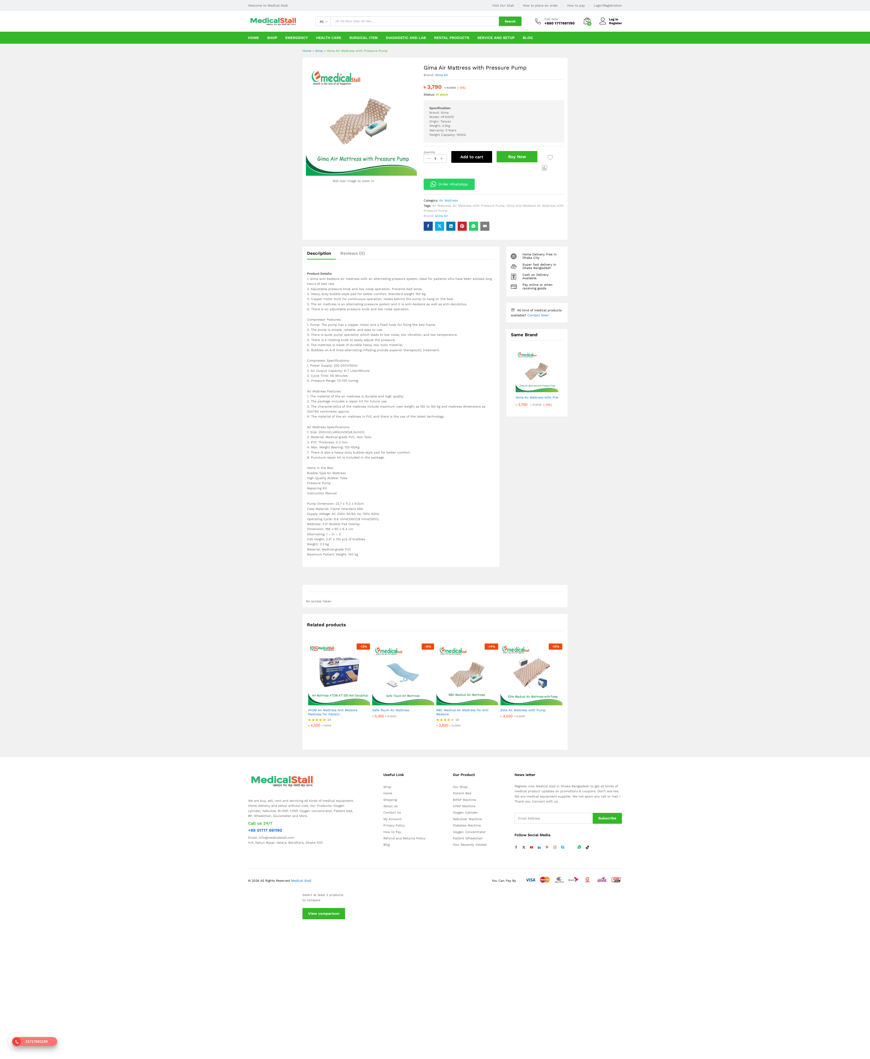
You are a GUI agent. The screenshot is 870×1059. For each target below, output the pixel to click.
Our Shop (460, 787)
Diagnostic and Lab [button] (406, 38)
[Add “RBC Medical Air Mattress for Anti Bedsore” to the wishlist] (466, 700)
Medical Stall (300, 880)
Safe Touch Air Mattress (390, 710)
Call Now (551, 19)
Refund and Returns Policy (404, 838)
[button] (544, 168)
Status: (429, 94)
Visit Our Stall (503, 5)
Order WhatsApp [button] (453, 184)
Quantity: (430, 152)
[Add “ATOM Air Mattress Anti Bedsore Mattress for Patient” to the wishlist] (338, 700)
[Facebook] (516, 847)
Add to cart (471, 156)
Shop (272, 38)
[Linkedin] (539, 847)
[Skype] (563, 847)
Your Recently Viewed (470, 844)
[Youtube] (531, 847)
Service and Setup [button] (496, 38)
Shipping (390, 800)
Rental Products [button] (451, 38)
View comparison (323, 913)
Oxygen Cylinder (465, 812)
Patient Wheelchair (468, 838)
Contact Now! (538, 315)
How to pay (576, 5)
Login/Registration (608, 5)
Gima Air (441, 75)
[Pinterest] (547, 847)
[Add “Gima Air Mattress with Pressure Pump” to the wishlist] (550, 157)
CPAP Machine (464, 806)
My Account (392, 819)
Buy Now (517, 156)
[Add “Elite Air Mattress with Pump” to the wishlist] (530, 700)
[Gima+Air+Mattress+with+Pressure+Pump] (439, 226)
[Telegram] (571, 847)
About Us (390, 806)
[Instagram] (555, 847)
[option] (339, 693)
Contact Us (392, 812)
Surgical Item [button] (363, 38)
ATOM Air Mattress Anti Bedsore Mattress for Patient (332, 712)
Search (510, 21)
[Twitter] (524, 847)
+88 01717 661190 (265, 830)
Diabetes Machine (467, 825)
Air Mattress (448, 200)
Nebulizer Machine (467, 819)
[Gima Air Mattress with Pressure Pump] (428, 226)
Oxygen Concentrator (469, 832)
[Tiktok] (587, 847)
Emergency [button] (296, 38)
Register (615, 23)
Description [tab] (319, 253)
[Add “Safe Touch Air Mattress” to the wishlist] (402, 700)
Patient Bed (462, 793)
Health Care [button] (328, 38)
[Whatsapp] (579, 847)
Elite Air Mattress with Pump (523, 710)
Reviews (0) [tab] (352, 253)
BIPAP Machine (464, 800)
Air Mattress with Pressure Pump (479, 205)
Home (253, 38)
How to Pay (392, 832)
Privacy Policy (394, 825)
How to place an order (540, 5)
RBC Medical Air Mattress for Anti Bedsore (462, 712)
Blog (528, 38)
